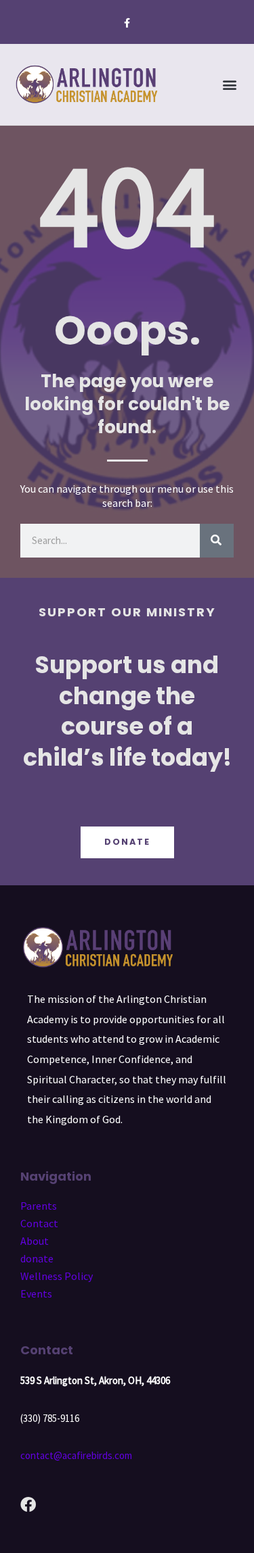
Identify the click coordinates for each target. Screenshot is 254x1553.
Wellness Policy (56, 1276)
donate (37, 1258)
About (34, 1241)
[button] (229, 85)
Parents (38, 1205)
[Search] (217, 541)
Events (36, 1293)
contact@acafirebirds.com (76, 1455)
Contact (39, 1223)
